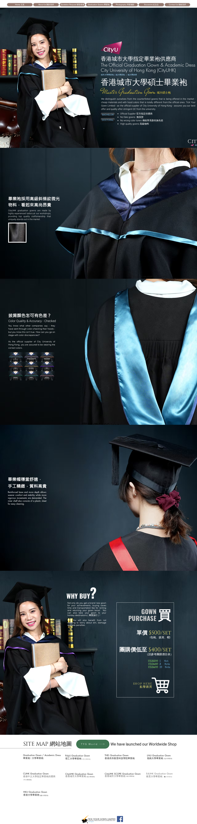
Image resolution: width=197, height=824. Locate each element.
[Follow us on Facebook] (120, 819)
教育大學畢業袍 (154, 776)
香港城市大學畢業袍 (75, 776)
